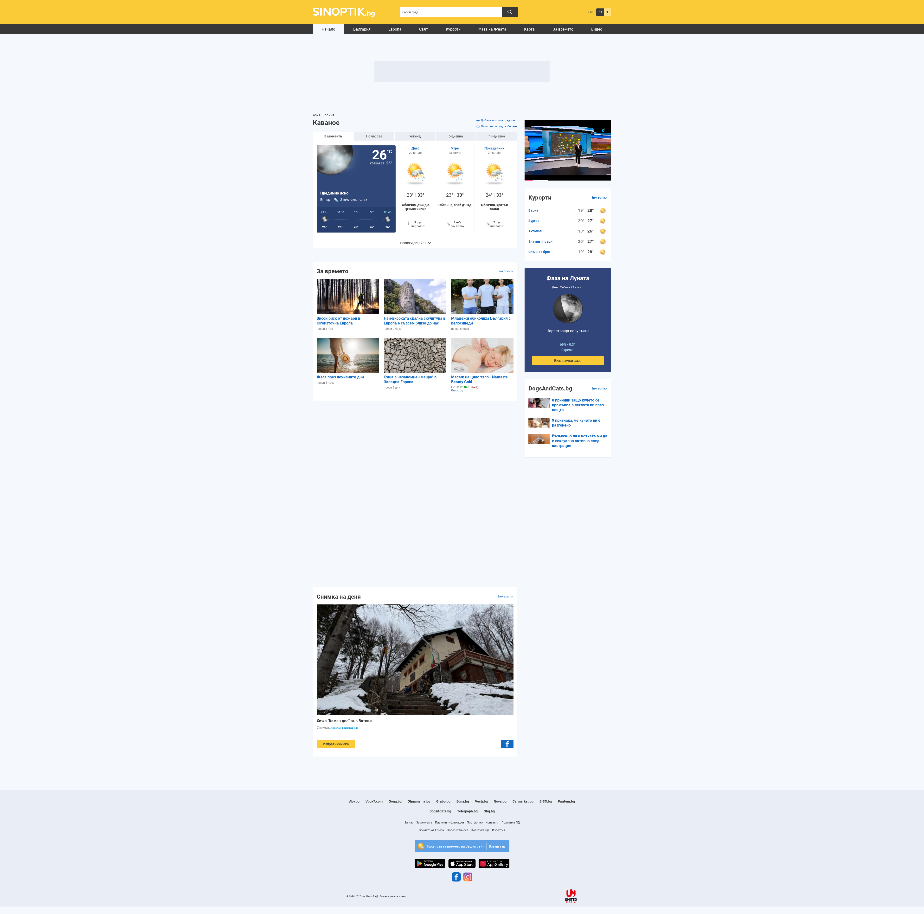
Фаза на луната (492, 29)
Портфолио (475, 822)
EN (590, 12)
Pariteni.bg (566, 801)
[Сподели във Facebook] (507, 744)
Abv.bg (354, 801)
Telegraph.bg (467, 811)
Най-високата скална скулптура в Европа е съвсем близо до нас (414, 320)
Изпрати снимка (336, 744)
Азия (317, 115)
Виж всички (505, 271)
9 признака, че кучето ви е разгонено (576, 423)
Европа (394, 29)
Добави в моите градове (498, 120)
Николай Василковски (344, 727)
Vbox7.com (374, 801)
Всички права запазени (393, 896)
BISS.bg (545, 801)
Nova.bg (500, 801)
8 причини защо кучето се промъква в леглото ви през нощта (578, 405)
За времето (563, 29)
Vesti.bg (481, 801)
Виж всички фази (568, 361)
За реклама (424, 822)
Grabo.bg (443, 801)
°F (607, 12)
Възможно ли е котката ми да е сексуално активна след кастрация (579, 441)
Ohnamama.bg (419, 801)
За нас (408, 822)
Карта (529, 29)
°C (600, 12)
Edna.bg (462, 801)
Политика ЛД (510, 822)
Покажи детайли (413, 243)
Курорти (453, 29)
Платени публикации (449, 822)
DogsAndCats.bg (550, 388)
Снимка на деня (339, 596)
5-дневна (456, 136)
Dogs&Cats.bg (440, 811)
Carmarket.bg (523, 801)
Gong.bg (395, 801)
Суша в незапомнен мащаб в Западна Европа (410, 379)
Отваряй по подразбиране (499, 126)
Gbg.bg (489, 811)
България (362, 29)
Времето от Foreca (431, 830)
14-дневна (497, 136)
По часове (374, 136)
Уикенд (415, 136)
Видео (596, 29)
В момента (333, 136)
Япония (328, 115)
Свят (423, 29)
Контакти (492, 822)
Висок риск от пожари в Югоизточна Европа (338, 320)
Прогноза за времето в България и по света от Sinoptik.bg (346, 12)
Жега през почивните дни (340, 377)
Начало (328, 29)
